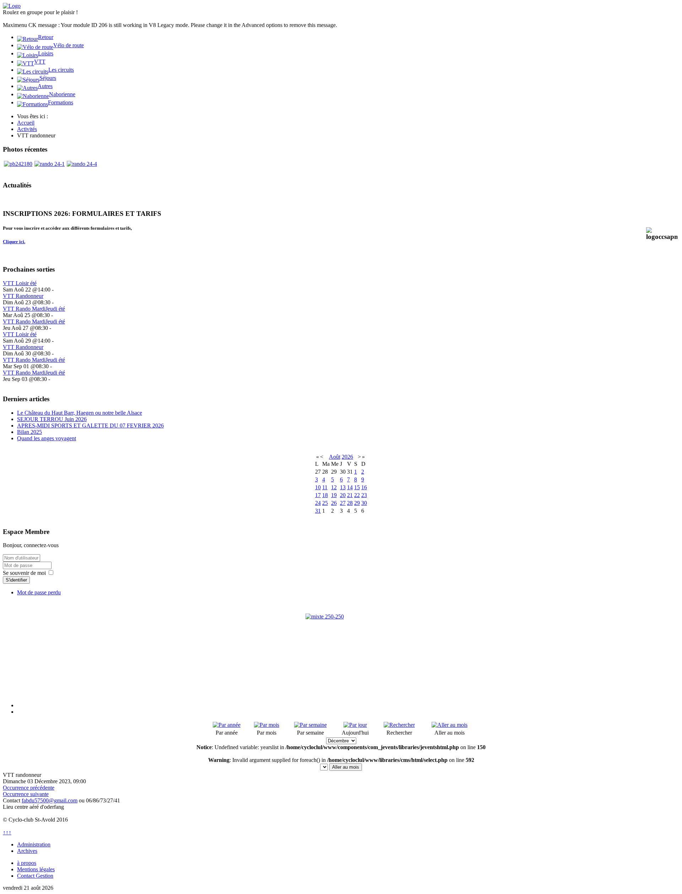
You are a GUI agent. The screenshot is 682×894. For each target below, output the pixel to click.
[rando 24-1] (49, 164)
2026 (347, 457)
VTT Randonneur (23, 296)
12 (334, 487)
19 (334, 495)
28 (350, 503)
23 (364, 495)
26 (334, 503)
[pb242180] (18, 164)
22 (357, 495)
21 (350, 495)
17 (318, 495)
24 (318, 503)
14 (350, 487)
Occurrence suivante (26, 794)
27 (343, 503)
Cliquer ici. (14, 241)
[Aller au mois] (449, 725)
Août (334, 457)
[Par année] (226, 725)
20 (343, 495)
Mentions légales (36, 869)
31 (318, 511)
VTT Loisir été (20, 283)
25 (325, 503)
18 (325, 495)
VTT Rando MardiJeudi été (34, 309)
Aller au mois (345, 767)
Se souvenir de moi (24, 573)
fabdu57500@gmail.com (49, 800)
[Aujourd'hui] (355, 725)
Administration (33, 844)
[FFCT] (341, 649)
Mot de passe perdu (39, 592)
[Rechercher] (399, 725)
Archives (27, 851)
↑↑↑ (7, 832)
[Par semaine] (310, 725)
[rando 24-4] (82, 164)
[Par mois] (266, 725)
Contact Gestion (35, 876)
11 (325, 487)
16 (364, 487)
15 (357, 487)
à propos (26, 863)
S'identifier (16, 580)
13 (343, 487)
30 (364, 503)
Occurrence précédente (28, 788)
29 (357, 503)
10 (318, 487)
